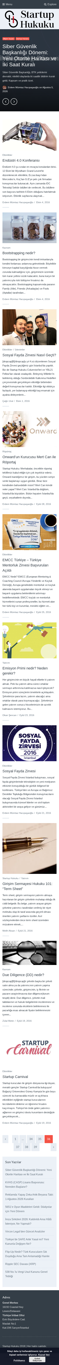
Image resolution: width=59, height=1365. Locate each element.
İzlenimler (20, 349)
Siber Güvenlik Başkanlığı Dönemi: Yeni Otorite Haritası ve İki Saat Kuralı (29, 55)
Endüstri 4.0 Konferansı (21, 160)
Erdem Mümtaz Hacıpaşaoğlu (23, 87)
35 (39, 1139)
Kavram (6, 247)
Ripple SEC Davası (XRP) (20, 1264)
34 (31, 1139)
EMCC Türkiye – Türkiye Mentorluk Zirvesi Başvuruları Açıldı (25, 565)
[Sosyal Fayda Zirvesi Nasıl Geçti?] (29, 327)
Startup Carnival (15, 1077)
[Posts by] (5, 87)
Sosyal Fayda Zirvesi (19, 771)
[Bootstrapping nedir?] (29, 227)
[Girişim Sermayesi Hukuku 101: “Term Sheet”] (29, 848)
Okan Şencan (9, 715)
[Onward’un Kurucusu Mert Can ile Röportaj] (29, 429)
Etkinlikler (7, 155)
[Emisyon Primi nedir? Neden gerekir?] (29, 640)
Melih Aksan (8, 930)
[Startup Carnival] (29, 1049)
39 (35, 1147)
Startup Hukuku (22, 39)
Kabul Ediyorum (37, 1359)
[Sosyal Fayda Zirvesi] (29, 743)
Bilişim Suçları (8, 39)
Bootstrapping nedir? (18, 253)
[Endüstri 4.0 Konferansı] (29, 133)
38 (26, 1147)
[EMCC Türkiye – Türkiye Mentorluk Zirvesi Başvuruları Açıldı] (29, 532)
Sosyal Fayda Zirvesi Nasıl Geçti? (29, 355)
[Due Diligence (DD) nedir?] (29, 953)
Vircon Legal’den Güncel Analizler (25, 1231)
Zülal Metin (8, 1021)
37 (17, 1147)
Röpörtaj (6, 451)
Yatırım (6, 662)
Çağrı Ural (7, 401)
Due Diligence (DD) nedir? (23, 975)
